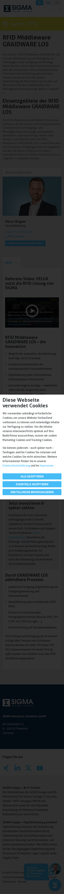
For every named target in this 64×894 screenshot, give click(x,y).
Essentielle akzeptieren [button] (32, 484)
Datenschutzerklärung (16, 465)
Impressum (46, 465)
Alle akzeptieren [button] (32, 476)
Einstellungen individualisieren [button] (32, 492)
